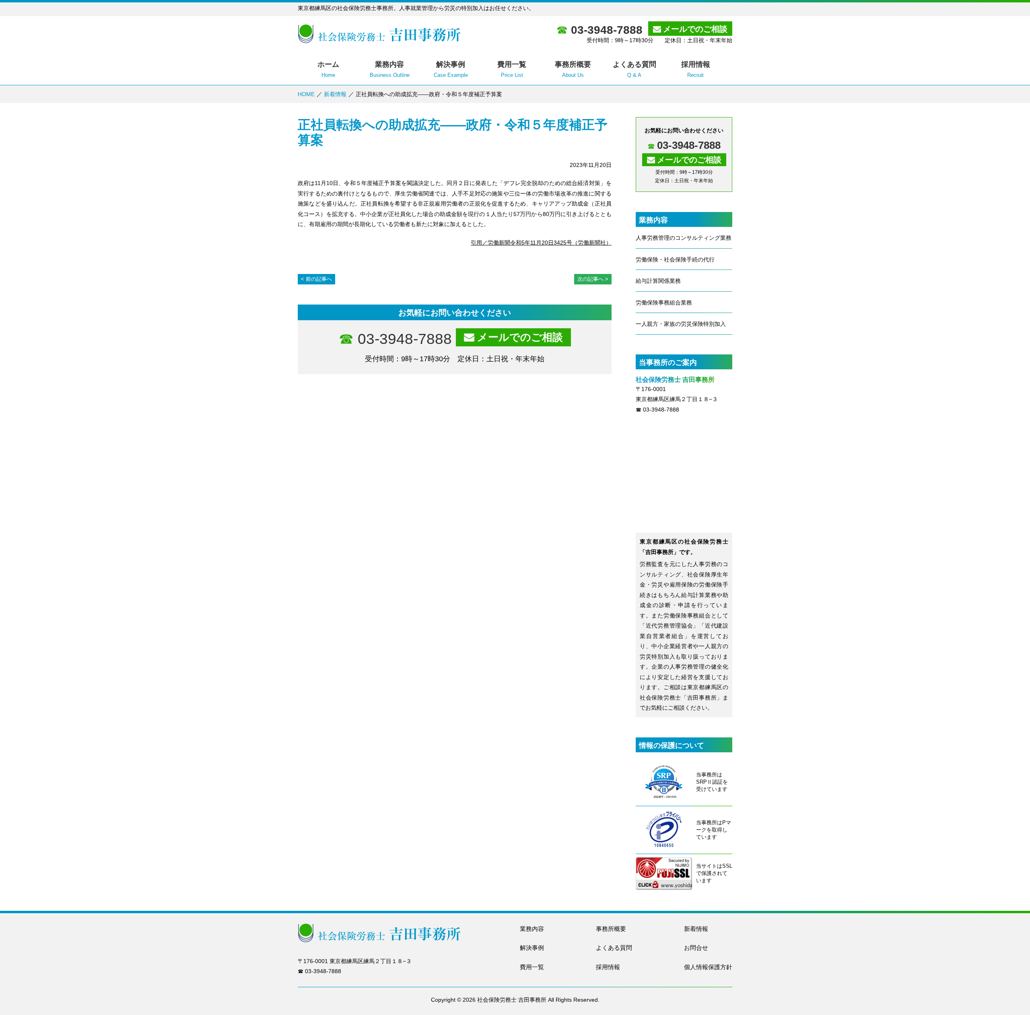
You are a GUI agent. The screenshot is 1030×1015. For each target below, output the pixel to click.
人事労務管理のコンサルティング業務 (683, 238)
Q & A (634, 69)
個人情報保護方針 (708, 967)
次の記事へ (590, 279)
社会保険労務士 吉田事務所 (511, 999)
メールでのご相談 (695, 29)
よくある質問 (614, 947)
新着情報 (335, 94)
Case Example (451, 69)
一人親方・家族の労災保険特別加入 (681, 324)
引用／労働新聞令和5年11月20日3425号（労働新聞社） (541, 242)
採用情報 (608, 967)
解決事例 (532, 947)
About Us (573, 69)
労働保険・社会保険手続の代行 (675, 259)
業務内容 (532, 928)
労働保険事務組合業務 (664, 302)
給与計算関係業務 (658, 281)
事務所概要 (611, 928)
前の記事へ (319, 279)
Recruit (695, 69)
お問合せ (696, 947)
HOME (306, 94)
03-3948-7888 (607, 30)
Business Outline (390, 69)
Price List (511, 69)
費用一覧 (532, 967)
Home (328, 69)
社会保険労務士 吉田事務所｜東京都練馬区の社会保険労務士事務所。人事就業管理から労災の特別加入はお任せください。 (379, 33)
